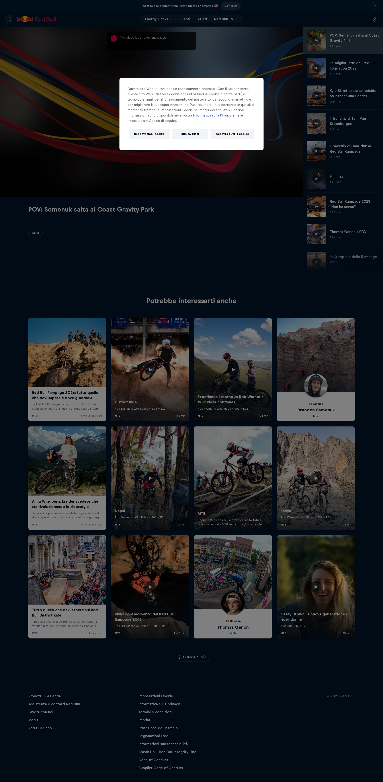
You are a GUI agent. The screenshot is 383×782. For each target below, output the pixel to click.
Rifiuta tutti (190, 134)
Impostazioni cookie (149, 134)
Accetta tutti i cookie (232, 134)
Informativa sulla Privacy (213, 115)
